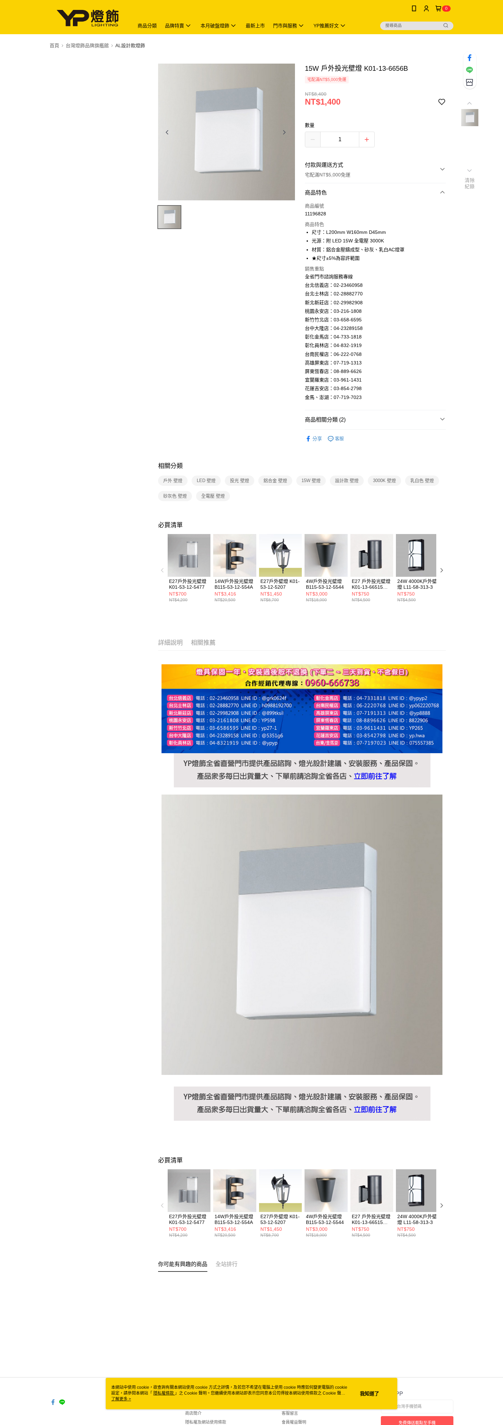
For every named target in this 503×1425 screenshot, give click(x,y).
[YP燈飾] (88, 18)
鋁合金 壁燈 (275, 480)
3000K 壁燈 (384, 480)
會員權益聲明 (294, 1422)
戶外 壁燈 (172, 480)
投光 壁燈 (239, 480)
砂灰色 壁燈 (175, 495)
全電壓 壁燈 (213, 495)
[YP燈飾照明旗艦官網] (302, 757)
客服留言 (290, 1413)
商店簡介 (193, 1413)
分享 (317, 438)
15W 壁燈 (311, 480)
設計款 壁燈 (347, 480)
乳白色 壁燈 (422, 480)
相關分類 (170, 466)
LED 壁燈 (206, 480)
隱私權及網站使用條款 (205, 1422)
